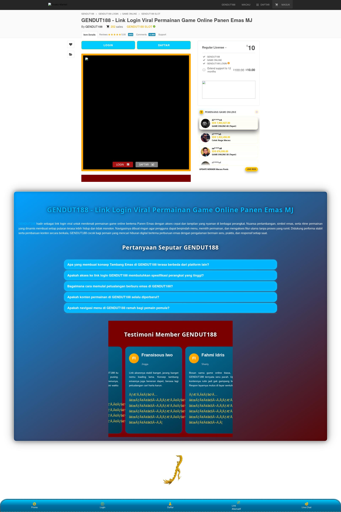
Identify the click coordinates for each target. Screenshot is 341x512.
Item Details (89, 34)
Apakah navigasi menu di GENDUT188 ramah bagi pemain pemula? (118, 307)
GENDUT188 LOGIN (108, 13)
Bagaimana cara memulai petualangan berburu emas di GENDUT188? (120, 286)
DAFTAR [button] (144, 164)
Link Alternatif (236, 507)
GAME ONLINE (129, 13)
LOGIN (108, 45)
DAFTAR (164, 45)
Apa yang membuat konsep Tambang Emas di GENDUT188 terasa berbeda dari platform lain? (138, 264)
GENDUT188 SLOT (150, 13)
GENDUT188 (87, 13)
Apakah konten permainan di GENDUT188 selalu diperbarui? (113, 297)
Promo (34, 507)
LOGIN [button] (120, 164)
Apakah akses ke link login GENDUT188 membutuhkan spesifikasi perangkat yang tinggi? (135, 275)
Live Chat (306, 507)
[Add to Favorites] (70, 44)
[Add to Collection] (70, 54)
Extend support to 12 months (231, 70)
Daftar (170, 507)
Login (102, 507)
